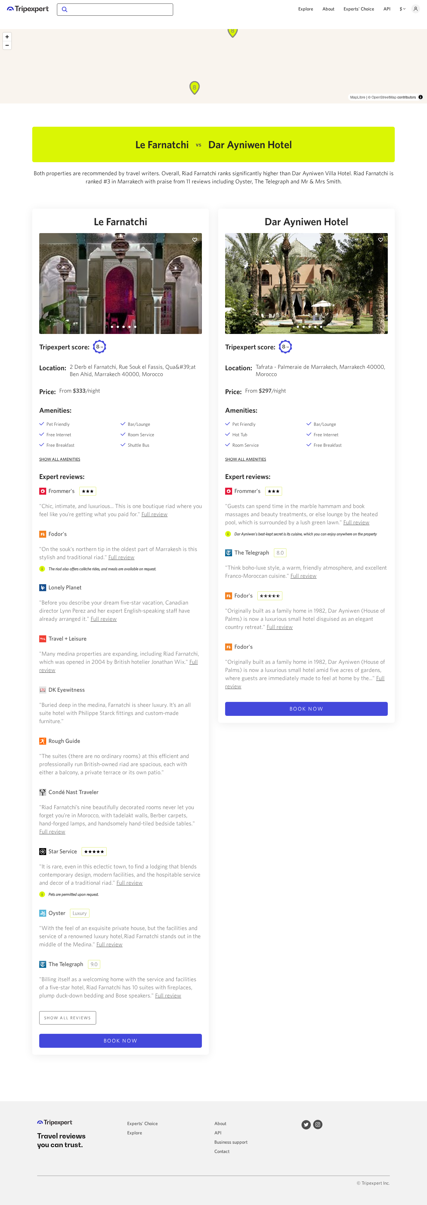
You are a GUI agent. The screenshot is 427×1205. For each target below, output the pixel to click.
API (386, 8)
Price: (47, 391)
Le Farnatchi (120, 221)
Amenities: (55, 410)
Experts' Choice (359, 8)
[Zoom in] (7, 37)
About (328, 8)
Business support (230, 1142)
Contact (221, 1151)
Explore (305, 8)
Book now (121, 1041)
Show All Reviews (67, 1018)
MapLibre (357, 96)
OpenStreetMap (384, 96)
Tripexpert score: (64, 347)
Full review (154, 514)
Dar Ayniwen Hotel (306, 221)
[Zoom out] (7, 45)
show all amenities (59, 459)
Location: (52, 368)
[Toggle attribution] (420, 97)
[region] (213, 66)
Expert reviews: (62, 476)
